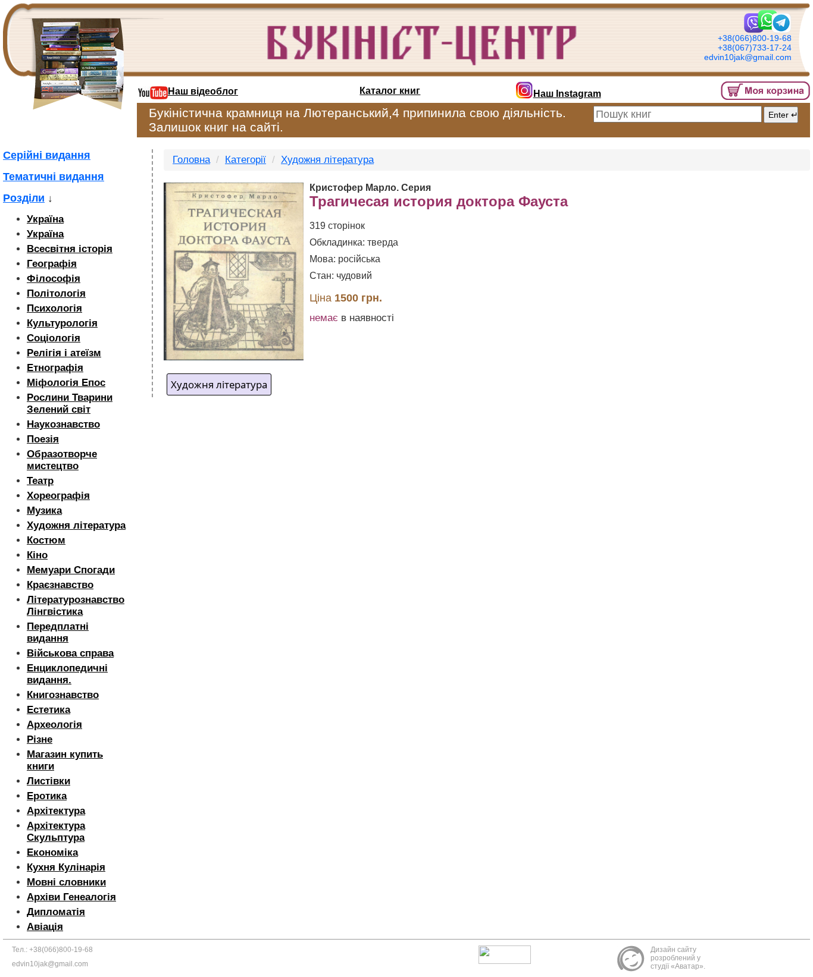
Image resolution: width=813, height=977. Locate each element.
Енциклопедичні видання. (67, 674)
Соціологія (53, 338)
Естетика (48, 709)
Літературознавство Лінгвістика (75, 605)
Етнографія (55, 367)
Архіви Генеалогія (71, 897)
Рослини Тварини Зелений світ (69, 403)
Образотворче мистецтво (62, 460)
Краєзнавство (60, 584)
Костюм (46, 540)
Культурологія (62, 323)
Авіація (45, 926)
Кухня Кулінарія (66, 867)
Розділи (24, 198)
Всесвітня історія (69, 249)
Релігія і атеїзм (64, 353)
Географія (52, 263)
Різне (39, 739)
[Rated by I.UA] (508, 954)
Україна (45, 219)
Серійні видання (46, 155)
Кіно (37, 555)
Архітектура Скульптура (56, 831)
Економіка (52, 852)
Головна (191, 159)
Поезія (43, 439)
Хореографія (58, 495)
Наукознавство (63, 424)
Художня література (76, 525)
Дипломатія (56, 912)
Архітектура (56, 810)
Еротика (47, 796)
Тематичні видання (53, 177)
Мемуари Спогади (71, 570)
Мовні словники (66, 882)
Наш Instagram (567, 94)
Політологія (56, 293)
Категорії (245, 159)
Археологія (54, 724)
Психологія (54, 308)
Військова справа (70, 653)
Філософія (53, 278)
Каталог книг (389, 91)
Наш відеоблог (203, 91)
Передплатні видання (58, 632)
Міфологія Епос (66, 382)
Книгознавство (63, 694)
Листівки (48, 781)
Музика (44, 510)
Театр (40, 480)
